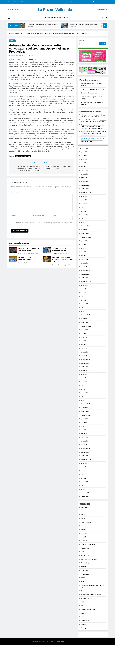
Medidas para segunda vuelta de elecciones (66, 24)
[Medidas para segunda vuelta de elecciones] (47, 25)
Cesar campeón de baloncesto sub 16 (55, 18)
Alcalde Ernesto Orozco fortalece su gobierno (83, 2)
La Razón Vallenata (55, 9)
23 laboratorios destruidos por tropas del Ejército (25, 24)
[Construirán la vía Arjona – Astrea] (87, 25)
